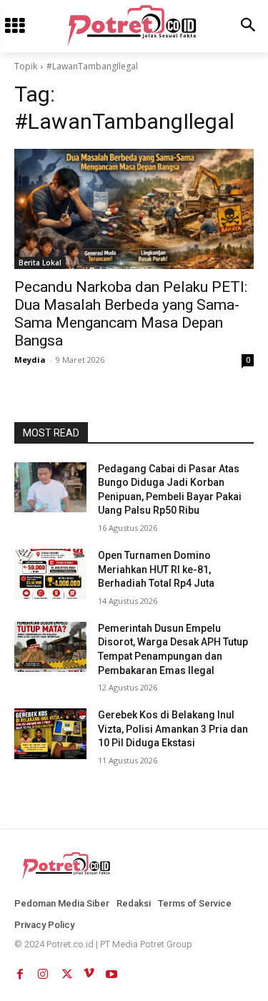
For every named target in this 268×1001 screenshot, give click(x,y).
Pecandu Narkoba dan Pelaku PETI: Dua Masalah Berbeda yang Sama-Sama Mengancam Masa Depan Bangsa (130, 313)
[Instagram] (43, 971)
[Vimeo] (88, 971)
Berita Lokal (40, 263)
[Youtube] (111, 971)
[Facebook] (20, 971)
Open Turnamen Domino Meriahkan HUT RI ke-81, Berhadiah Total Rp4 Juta (156, 569)
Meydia (30, 359)
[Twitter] (65, 971)
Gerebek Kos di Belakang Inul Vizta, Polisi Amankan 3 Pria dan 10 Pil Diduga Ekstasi (173, 728)
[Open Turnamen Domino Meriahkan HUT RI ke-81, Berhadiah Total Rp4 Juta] (50, 574)
